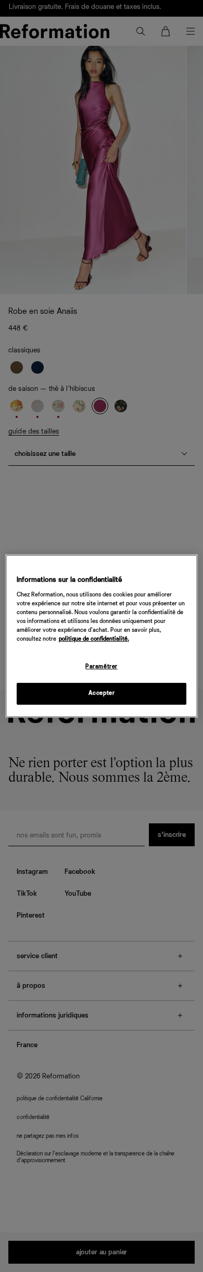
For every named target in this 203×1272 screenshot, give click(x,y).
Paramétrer (101, 667)
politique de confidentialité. (94, 639)
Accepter (101, 693)
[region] (101, 636)
